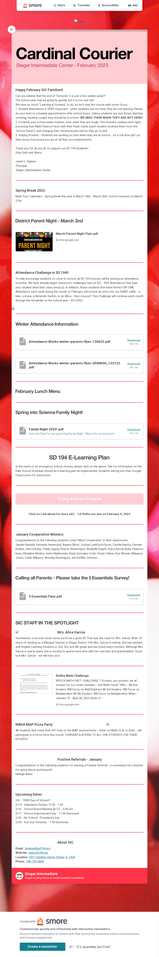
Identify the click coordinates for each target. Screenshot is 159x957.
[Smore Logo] (32, 5)
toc (11, 29)
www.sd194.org (38, 852)
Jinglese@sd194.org (37, 848)
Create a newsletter (42, 946)
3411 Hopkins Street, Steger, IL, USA (52, 857)
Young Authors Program (79, 498)
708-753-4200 (35, 861)
